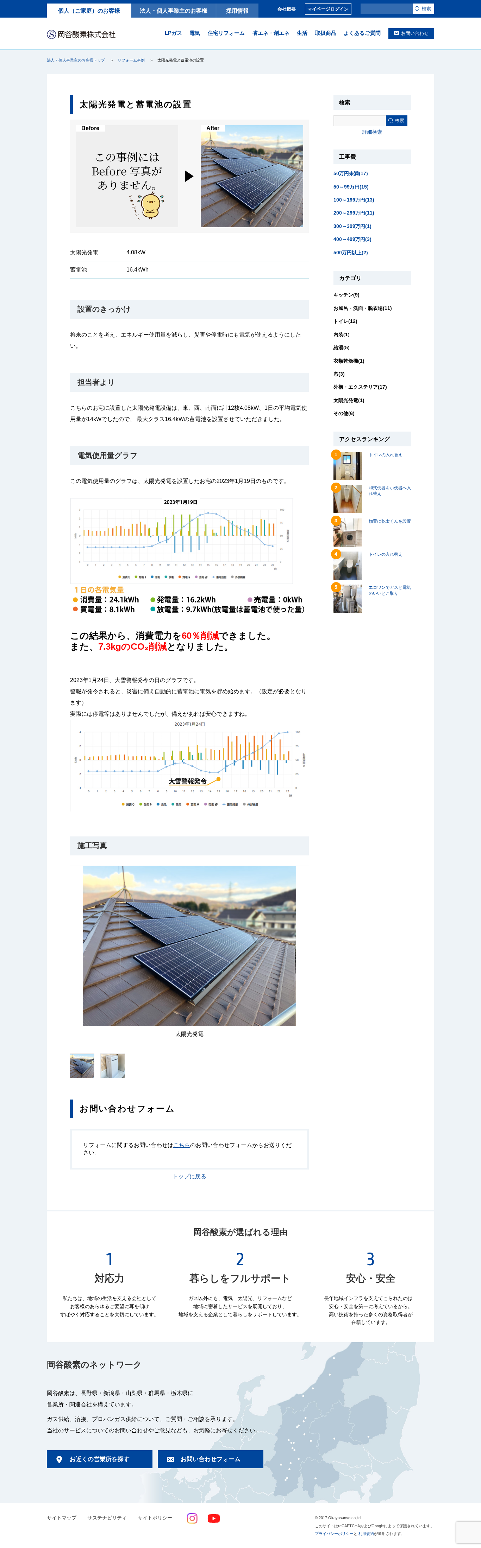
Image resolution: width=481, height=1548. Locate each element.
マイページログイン (328, 9)
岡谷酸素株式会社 (81, 34)
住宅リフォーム (226, 33)
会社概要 (286, 9)
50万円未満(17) (350, 173)
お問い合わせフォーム (211, 1459)
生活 (302, 33)
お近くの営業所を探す (100, 1459)
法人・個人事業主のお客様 (173, 10)
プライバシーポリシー (334, 1533)
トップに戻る (189, 1176)
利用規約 (366, 1533)
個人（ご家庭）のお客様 (89, 10)
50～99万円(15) (351, 187)
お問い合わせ (415, 33)
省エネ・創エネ (270, 33)
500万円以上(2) (350, 252)
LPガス (173, 33)
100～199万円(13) (353, 200)
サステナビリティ (107, 1518)
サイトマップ (61, 1518)
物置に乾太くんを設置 (390, 521)
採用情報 (237, 10)
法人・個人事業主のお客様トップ (76, 60)
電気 (194, 33)
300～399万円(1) (352, 226)
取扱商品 (325, 33)
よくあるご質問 (362, 33)
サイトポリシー (155, 1518)
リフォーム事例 (131, 60)
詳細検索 (372, 132)
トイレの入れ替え (385, 455)
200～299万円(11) (353, 213)
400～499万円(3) (352, 239)
